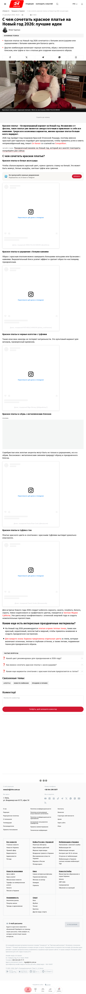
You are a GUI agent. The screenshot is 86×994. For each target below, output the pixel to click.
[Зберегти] (75, 57)
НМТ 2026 (62, 882)
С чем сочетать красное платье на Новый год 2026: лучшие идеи (48, 11)
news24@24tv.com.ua (11, 790)
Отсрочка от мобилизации (68, 856)
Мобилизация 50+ (65, 847)
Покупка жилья (12, 903)
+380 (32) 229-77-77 (18, 960)
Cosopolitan (60, 143)
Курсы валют (11, 877)
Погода (9, 859)
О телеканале (7, 819)
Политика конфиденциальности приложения (40, 818)
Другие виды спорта (40, 912)
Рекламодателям (8, 826)
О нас (5, 809)
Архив (60, 819)
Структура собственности (66, 816)
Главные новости (13, 845)
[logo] (16, 4)
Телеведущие (7, 822)
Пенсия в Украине (13, 891)
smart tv (34, 971)
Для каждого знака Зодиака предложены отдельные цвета (33, 638)
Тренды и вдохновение (14, 906)
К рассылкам (72, 924)
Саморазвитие (64, 885)
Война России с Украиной (43, 842)
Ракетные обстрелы (39, 845)
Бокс (34, 900)
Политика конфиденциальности (40, 809)
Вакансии (61, 812)
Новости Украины (13, 847)
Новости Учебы (65, 871)
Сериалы (36, 885)
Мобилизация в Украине (69, 842)
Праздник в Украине (18, 11)
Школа (61, 879)
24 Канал (36, 143)
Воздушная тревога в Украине (43, 853)
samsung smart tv (47, 971)
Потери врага (37, 864)
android (11, 971)
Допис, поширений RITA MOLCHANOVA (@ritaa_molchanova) (31, 327)
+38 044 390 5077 (51, 790)
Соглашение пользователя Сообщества (39, 822)
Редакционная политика (11, 816)
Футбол (35, 903)
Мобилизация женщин (67, 850)
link (45, 798)
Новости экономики (15, 871)
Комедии (36, 882)
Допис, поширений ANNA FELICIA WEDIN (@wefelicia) (30, 245)
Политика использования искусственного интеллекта (39, 813)
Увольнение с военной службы (69, 845)
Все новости (12, 842)
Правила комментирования (39, 827)
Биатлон (35, 909)
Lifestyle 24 (6, 11)
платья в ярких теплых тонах (52, 628)
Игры (59, 826)
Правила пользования (10, 829)
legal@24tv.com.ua (30, 962)
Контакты (61, 809)
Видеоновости (11, 853)
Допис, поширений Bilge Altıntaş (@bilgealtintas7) (31, 407)
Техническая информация (38, 830)
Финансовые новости (14, 880)
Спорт (35, 898)
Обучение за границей (67, 888)
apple (23, 971)
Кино (35, 871)
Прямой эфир (11, 850)
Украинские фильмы (40, 877)
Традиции (29, 4)
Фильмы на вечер (39, 880)
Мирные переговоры (40, 850)
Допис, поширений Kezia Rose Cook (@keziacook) (31, 523)
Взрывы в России (39, 861)
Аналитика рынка (13, 900)
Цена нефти (11, 874)
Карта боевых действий (41, 847)
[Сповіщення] (82, 4)
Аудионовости (11, 856)
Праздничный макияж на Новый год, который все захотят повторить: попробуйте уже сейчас (41, 149)
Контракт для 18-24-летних (68, 853)
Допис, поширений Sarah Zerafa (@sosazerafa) (31, 603)
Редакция (6, 812)
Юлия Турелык (14, 30)
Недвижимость (13, 898)
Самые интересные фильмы (42, 874)
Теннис (35, 906)
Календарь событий (44, 4)
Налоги (9, 888)
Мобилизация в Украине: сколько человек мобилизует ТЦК (69, 861)
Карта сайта (61, 822)
